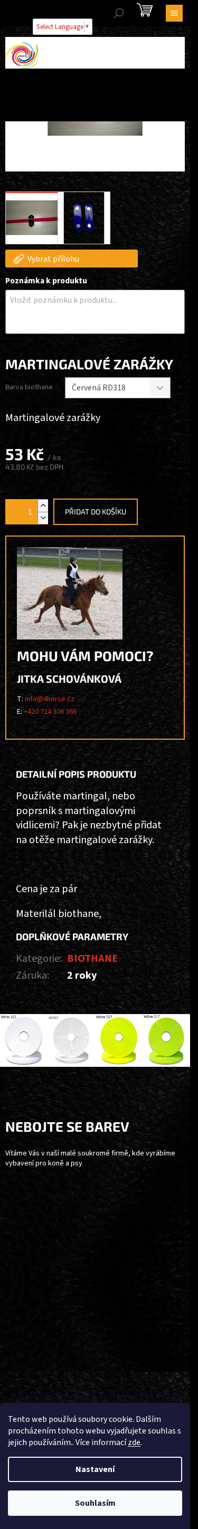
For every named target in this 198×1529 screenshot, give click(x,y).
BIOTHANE (92, 958)
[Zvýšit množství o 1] (42, 506)
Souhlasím (95, 1503)
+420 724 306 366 (50, 711)
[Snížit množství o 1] (42, 518)
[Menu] (174, 13)
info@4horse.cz (49, 699)
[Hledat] (118, 13)
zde (134, 1442)
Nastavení (95, 1469)
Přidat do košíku (95, 511)
